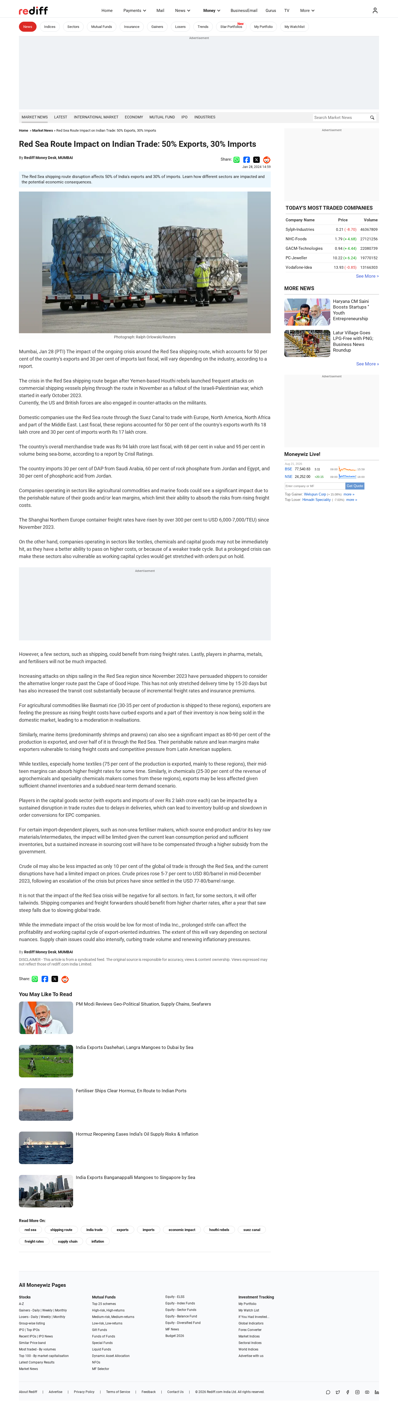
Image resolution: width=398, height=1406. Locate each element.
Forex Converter (250, 1330)
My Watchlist (295, 27)
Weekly (47, 1310)
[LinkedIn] (377, 1392)
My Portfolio (263, 27)
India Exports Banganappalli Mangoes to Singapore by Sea (135, 1177)
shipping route (61, 1230)
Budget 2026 (174, 1336)
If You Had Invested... (254, 1317)
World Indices (248, 1349)
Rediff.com (215, 1392)
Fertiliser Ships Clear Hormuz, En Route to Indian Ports (131, 1090)
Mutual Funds (101, 27)
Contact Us (175, 1392)
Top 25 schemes (104, 1304)
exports (123, 1230)
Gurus (271, 10)
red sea (30, 1230)
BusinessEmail (244, 10)
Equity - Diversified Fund (183, 1323)
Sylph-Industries (300, 229)
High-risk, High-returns (108, 1310)
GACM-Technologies (304, 248)
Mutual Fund (162, 117)
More (305, 10)
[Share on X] (338, 1392)
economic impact (182, 1230)
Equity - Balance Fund (181, 1316)
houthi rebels (219, 1230)
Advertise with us (251, 1356)
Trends (203, 27)
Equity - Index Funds (180, 1303)
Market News (35, 117)
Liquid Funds (101, 1349)
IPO (184, 117)
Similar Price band (32, 1343)
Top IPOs (33, 1330)
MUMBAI (65, 157)
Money (209, 10)
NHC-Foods (296, 239)
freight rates (34, 1241)
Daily (36, 1310)
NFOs (96, 1362)
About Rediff (28, 1392)
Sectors (73, 27)
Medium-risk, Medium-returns (113, 1317)
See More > (367, 276)
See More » (367, 364)
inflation (98, 1241)
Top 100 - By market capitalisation (44, 1356)
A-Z (21, 1304)
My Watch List (249, 1310)
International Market (96, 117)
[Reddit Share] (265, 159)
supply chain (67, 1241)
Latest (60, 117)
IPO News (46, 1336)
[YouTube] (367, 1392)
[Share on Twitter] (256, 159)
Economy (134, 117)
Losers (180, 27)
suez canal (251, 1230)
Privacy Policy (84, 1392)
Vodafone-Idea (299, 267)
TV (286, 10)
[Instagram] (357, 1392)
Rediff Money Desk (40, 157)
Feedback (149, 1392)
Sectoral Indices (250, 1343)
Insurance (131, 27)
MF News (172, 1329)
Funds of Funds (103, 1336)
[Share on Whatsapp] (236, 159)
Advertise (55, 1392)
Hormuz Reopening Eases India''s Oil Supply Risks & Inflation (137, 1134)
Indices (50, 27)
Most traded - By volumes (37, 1349)
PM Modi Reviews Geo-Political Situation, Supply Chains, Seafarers (143, 1004)
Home (107, 10)
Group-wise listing (32, 1323)
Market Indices (249, 1336)
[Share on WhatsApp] (328, 1392)
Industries (204, 117)
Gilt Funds (99, 1330)
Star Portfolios (231, 27)
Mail (160, 10)
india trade (94, 1230)
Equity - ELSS (174, 1297)
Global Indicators (251, 1323)
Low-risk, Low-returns (107, 1323)
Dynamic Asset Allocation (111, 1356)
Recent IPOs (27, 1336)
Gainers (157, 27)
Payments (132, 10)
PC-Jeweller (296, 257)
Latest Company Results (36, 1362)
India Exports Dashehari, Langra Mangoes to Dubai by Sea (134, 1047)
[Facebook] (347, 1392)
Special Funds (102, 1343)
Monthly (61, 1310)
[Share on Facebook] (246, 159)
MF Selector (100, 1369)
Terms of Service (118, 1392)
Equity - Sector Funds (180, 1310)
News (180, 10)
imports (149, 1230)
